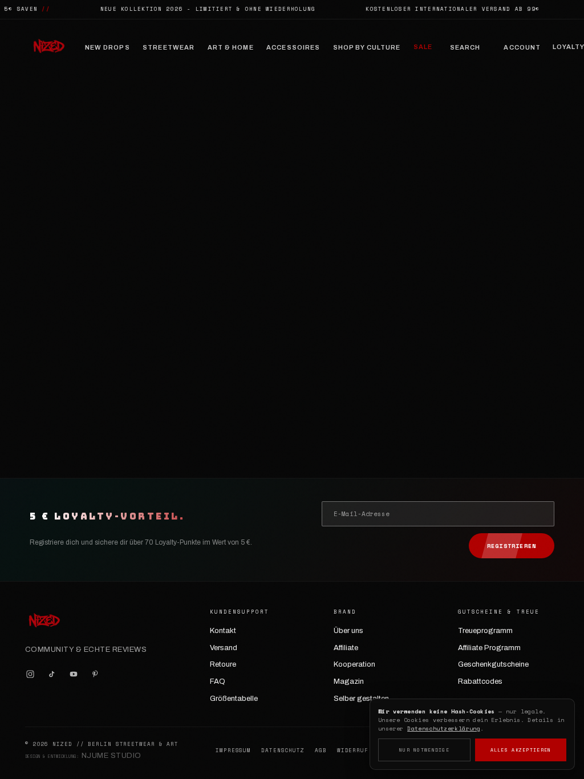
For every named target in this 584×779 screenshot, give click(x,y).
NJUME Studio (111, 756)
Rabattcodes (480, 681)
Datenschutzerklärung (443, 728)
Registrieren (511, 546)
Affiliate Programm (489, 648)
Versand (223, 648)
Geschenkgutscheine (493, 664)
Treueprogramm (485, 631)
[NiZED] (48, 47)
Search (465, 47)
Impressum (233, 750)
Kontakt (223, 631)
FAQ (217, 681)
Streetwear (168, 47)
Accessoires (293, 47)
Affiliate (346, 648)
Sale (422, 46)
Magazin (349, 681)
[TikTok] (52, 674)
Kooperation (354, 664)
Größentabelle (234, 699)
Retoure (223, 664)
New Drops (107, 47)
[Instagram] (30, 674)
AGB (321, 750)
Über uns (348, 631)
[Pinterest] (95, 674)
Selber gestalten (361, 699)
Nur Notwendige (424, 749)
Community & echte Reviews (86, 650)
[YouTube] (73, 674)
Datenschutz (283, 750)
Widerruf (352, 750)
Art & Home (231, 47)
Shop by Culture (367, 47)
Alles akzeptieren (520, 749)
